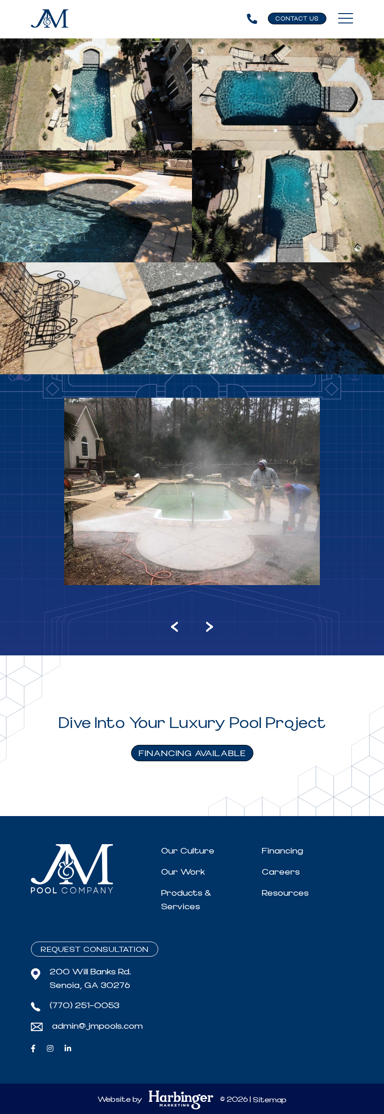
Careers (281, 872)
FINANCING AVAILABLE (192, 753)
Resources (285, 893)
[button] (137, 626)
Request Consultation (94, 949)
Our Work (183, 872)
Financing (282, 851)
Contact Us (297, 19)
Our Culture (187, 851)
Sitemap (270, 1100)
